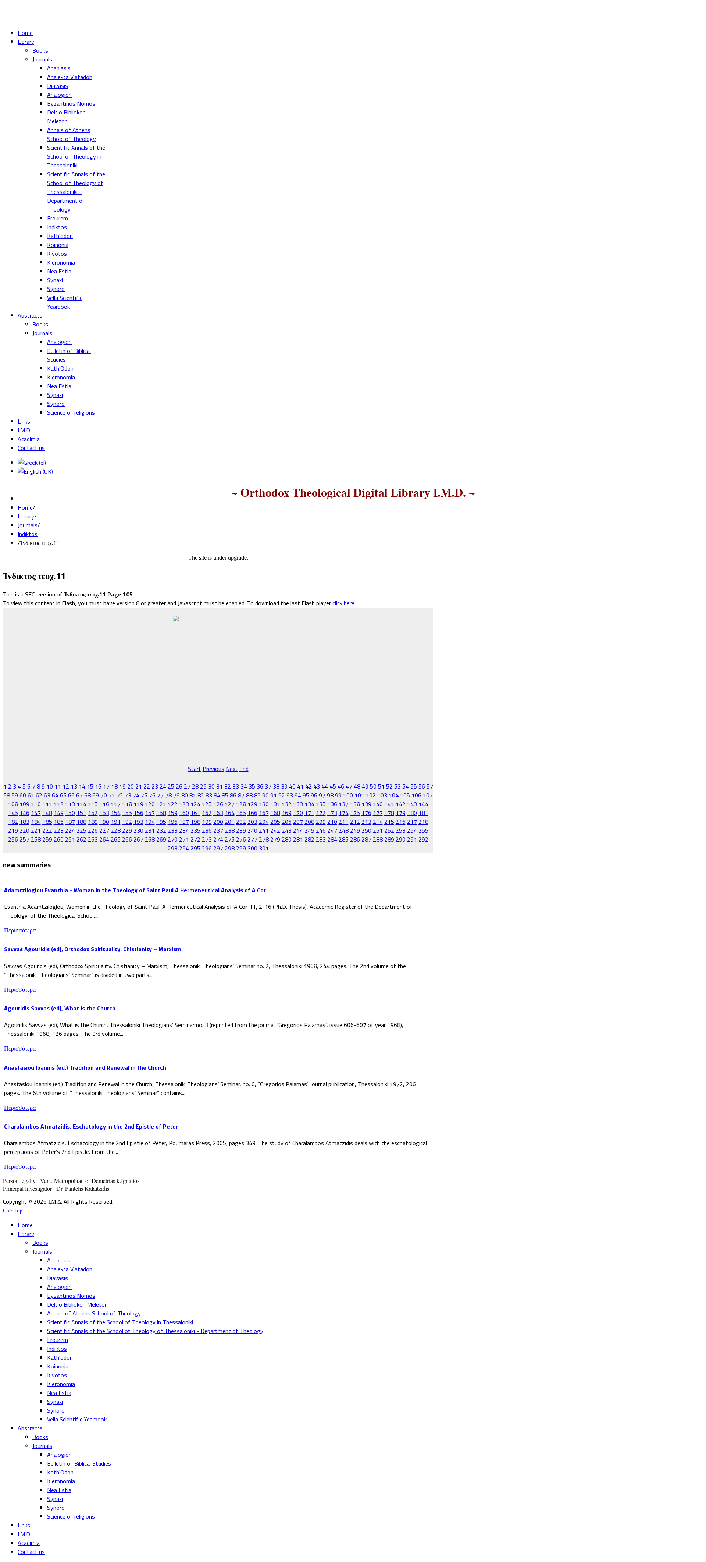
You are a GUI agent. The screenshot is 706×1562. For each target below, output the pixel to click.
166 (252, 812)
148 (47, 812)
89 (257, 795)
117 (116, 804)
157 (150, 812)
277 (252, 839)
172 (321, 812)
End (244, 768)
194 (150, 821)
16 (98, 786)
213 (366, 821)
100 (348, 795)
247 (332, 830)
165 (241, 812)
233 (173, 830)
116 (104, 804)
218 (423, 821)
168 (275, 812)
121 (161, 804)
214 (378, 821)
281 (298, 839)
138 (355, 804)
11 (57, 786)
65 (63, 795)
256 (13, 839)
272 (195, 839)
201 (230, 821)
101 (359, 795)
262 (81, 839)
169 (287, 812)
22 (146, 786)
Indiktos (28, 533)
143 (412, 804)
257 (24, 839)
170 (298, 812)
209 (321, 821)
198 (195, 821)
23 (154, 786)
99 (338, 795)
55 (413, 786)
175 (355, 812)
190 (104, 821)
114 (81, 804)
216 (401, 821)
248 (344, 830)
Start (194, 768)
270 (173, 839)
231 (150, 830)
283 (321, 839)
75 (144, 795)
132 (287, 804)
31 (219, 786)
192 (127, 821)
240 (252, 830)
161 (195, 812)
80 (184, 795)
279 (275, 839)
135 (321, 804)
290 (401, 839)
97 (322, 795)
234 (184, 830)
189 (93, 821)
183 (24, 821)
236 (207, 830)
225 (81, 830)
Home (25, 507)
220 (24, 830)
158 (161, 812)
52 (389, 786)
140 (378, 804)
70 (103, 795)
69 (95, 795)
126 (218, 804)
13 (74, 786)
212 (355, 821)
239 (241, 830)
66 (71, 795)
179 (401, 812)
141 (389, 804)
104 (394, 795)
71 (111, 795)
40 (292, 786)
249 (355, 830)
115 (93, 804)
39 (284, 786)
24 (163, 786)
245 (309, 830)
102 (371, 795)
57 (430, 786)
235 (195, 830)
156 (138, 812)
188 (81, 821)
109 (24, 804)
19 (122, 786)
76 (152, 795)
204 (264, 821)
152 (93, 812)
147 (36, 812)
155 (127, 812)
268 (150, 839)
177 (378, 812)
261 (70, 839)
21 (138, 786)
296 (207, 848)
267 (138, 839)
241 (264, 830)
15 (90, 786)
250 (366, 830)
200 (218, 821)
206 (287, 821)
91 (273, 795)
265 (116, 839)
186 (59, 821)
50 (373, 786)
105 (405, 795)
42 (308, 786)
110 (36, 804)
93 (289, 795)
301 (264, 848)
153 (104, 812)
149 (59, 812)
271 (184, 839)
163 (218, 812)
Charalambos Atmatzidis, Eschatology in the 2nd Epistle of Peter (91, 1126)
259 (47, 839)
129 (252, 804)
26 (179, 786)
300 (252, 848)
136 (332, 804)
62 (39, 795)
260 (59, 839)
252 (389, 830)
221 (36, 830)
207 (298, 821)
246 (321, 830)
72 (120, 795)
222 (47, 830)
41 (300, 786)
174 (344, 812)
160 (184, 812)
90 (265, 795)
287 (366, 839)
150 (70, 812)
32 (227, 786)
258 (36, 839)
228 (116, 830)
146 (24, 812)
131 (275, 804)
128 (241, 804)
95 (306, 795)
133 (298, 804)
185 (47, 821)
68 (87, 795)
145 (13, 812)
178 (389, 812)
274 (218, 839)
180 (412, 812)
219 (13, 830)
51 (381, 786)
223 (59, 830)
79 (176, 795)
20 (130, 786)
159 (173, 812)
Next (232, 768)
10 (49, 786)
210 (332, 821)
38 (276, 786)
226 (93, 830)
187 (70, 821)
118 (127, 804)
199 (207, 821)
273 (207, 839)
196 (173, 821)
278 (264, 839)
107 (428, 795)
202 (241, 821)
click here (343, 603)
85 (225, 795)
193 (138, 821)
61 (31, 795)
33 (235, 786)
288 (378, 839)
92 (281, 795)
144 (423, 804)
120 (150, 804)
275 (230, 839)
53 (397, 786)
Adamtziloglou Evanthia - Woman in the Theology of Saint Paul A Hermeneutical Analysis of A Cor (135, 890)
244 (298, 830)
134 (309, 804)
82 (200, 795)
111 (47, 804)
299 (241, 848)
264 (104, 839)
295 (195, 848)
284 (332, 839)
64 (55, 795)
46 (341, 786)
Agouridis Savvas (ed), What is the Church (59, 1008)
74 (136, 795)
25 (171, 786)
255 (423, 830)
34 (243, 786)
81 (192, 795)
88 (249, 795)
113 (70, 804)
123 (184, 804)
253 (401, 830)
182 (13, 821)
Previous (213, 768)
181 (423, 812)
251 (378, 830)
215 (389, 821)
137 (344, 804)
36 (260, 786)
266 (127, 839)
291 (412, 839)
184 (36, 821)
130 (264, 804)
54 (405, 786)
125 (207, 804)
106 (416, 795)
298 (230, 848)
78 (168, 795)
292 (423, 839)
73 (128, 795)
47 (349, 786)
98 (330, 795)
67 (79, 795)
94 (298, 795)
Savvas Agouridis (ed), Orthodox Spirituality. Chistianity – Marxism (92, 949)
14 (82, 786)
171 (309, 812)
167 (264, 812)
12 (66, 786)
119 (138, 804)
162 (207, 812)
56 (421, 786)
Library (26, 516)
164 (230, 812)
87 (241, 795)
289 (389, 839)
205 (275, 821)
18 (114, 786)
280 (287, 839)
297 (218, 848)
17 (106, 786)
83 (209, 795)
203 (252, 821)
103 (382, 795)
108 (13, 804)
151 (81, 812)
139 (366, 804)
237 (218, 830)
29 (203, 786)
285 (344, 839)
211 (344, 821)
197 (184, 821)
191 (116, 821)
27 (187, 786)
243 (287, 830)
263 (93, 839)
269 (161, 839)
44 (324, 786)
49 (365, 786)
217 (412, 821)
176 (366, 812)
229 (127, 830)
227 (104, 830)
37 (268, 786)
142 (401, 804)
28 (195, 786)
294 (184, 848)
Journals (28, 525)
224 (70, 830)
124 (195, 804)
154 (116, 812)
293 (173, 848)
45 (332, 786)
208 (309, 821)
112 (59, 804)
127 (230, 804)
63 (47, 795)
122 (173, 804)
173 (332, 812)
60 (22, 795)
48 (357, 786)
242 (275, 830)
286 (355, 839)
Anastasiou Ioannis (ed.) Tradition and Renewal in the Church (85, 1067)
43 (316, 786)
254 (412, 830)
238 (230, 830)
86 (233, 795)
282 (309, 839)
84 (217, 795)
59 (14, 795)
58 (6, 795)
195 (161, 821)
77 (160, 795)
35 (252, 786)
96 (314, 795)
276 (241, 839)
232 (161, 830)
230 (138, 830)
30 (211, 786)
